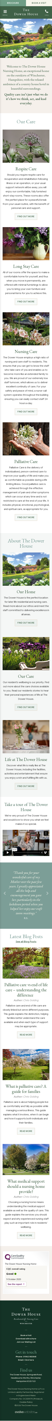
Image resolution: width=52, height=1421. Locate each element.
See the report (15, 1284)
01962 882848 (29, 1356)
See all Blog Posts (26, 941)
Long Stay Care (26, 266)
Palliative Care (26, 461)
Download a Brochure (26, 1338)
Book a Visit (39, 3)
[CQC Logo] (14, 1259)
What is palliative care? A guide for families (26, 1089)
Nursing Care (26, 351)
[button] (4, 893)
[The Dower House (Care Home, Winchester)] (26, 9)
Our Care (26, 676)
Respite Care (26, 168)
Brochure (13, 3)
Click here (29, 1360)
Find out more (26, 216)
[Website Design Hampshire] (26, 1412)
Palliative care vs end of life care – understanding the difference (26, 990)
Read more (26, 1034)
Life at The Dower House (26, 759)
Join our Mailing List (26, 1342)
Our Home (26, 591)
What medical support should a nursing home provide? (26, 1186)
